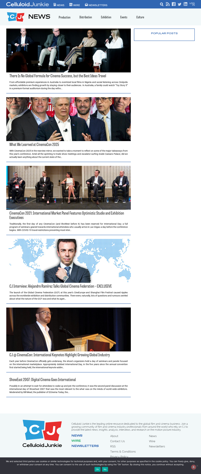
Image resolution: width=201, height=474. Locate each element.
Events (123, 17)
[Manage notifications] (193, 467)
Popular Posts (164, 33)
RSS (113, 446)
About (114, 436)
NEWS (39, 17)
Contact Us (117, 441)
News (60, 5)
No (105, 469)
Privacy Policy (119, 456)
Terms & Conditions (123, 451)
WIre (76, 5)
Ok (97, 469)
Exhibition (106, 17)
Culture (140, 17)
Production (64, 18)
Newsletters (98, 5)
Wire (76, 441)
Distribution (85, 17)
